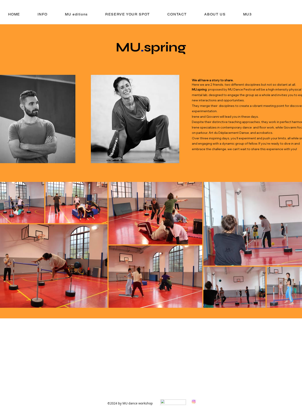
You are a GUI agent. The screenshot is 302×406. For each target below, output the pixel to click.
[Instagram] (193, 401)
